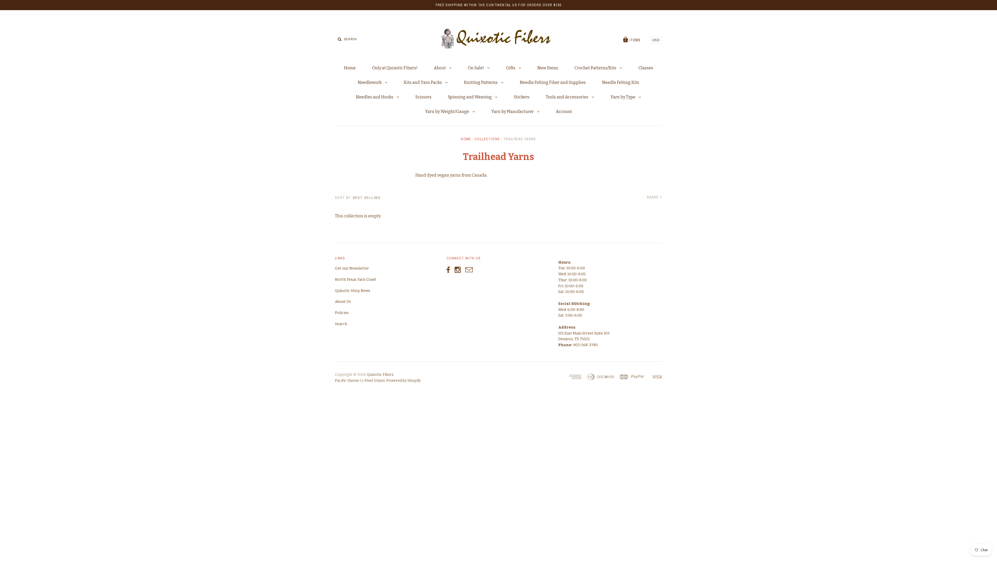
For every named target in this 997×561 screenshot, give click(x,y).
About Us (343, 301)
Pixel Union (375, 380)
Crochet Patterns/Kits (596, 67)
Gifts (511, 67)
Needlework (370, 82)
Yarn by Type (623, 97)
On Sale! (476, 67)
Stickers (521, 97)
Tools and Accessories (567, 97)
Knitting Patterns (481, 82)
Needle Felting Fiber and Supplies (553, 82)
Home (350, 67)
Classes (645, 67)
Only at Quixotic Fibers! (394, 67)
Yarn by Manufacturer (513, 111)
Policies (342, 313)
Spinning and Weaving (470, 97)
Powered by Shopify (403, 380)
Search (341, 324)
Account (564, 111)
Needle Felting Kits (620, 82)
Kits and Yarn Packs (423, 82)
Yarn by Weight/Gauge (447, 111)
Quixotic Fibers (380, 374)
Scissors (423, 97)
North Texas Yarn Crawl (355, 279)
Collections (487, 139)
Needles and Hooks (375, 97)
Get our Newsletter (352, 268)
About (440, 67)
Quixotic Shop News (352, 291)
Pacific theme (347, 380)
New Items (547, 67)
